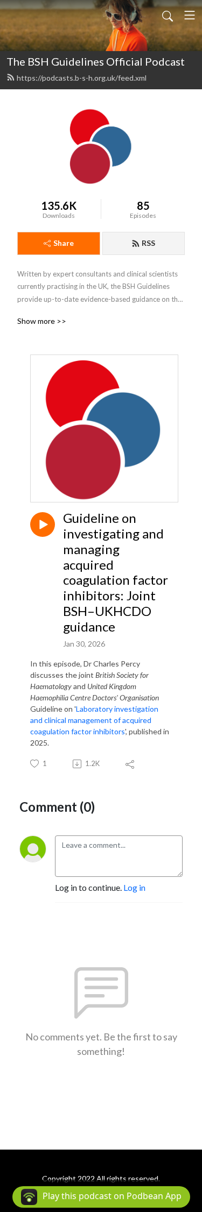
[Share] (130, 764)
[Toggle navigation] (189, 15)
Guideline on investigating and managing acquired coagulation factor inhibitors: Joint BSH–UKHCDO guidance (115, 572)
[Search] (167, 15)
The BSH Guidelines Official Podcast (95, 61)
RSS (148, 242)
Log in (134, 887)
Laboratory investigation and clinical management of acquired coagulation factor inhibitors (94, 720)
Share (63, 242)
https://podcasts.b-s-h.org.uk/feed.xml (82, 77)
